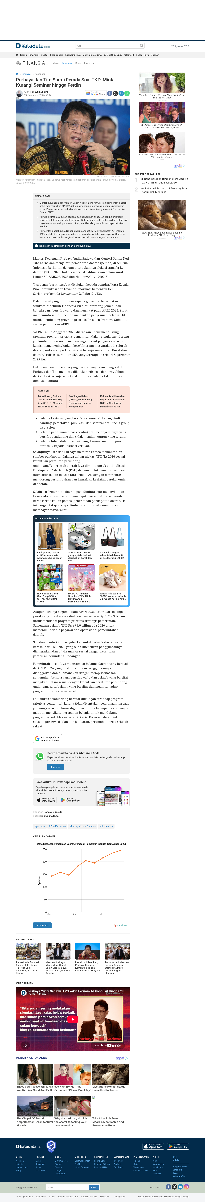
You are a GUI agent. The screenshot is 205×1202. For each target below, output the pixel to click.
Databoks (177, 1170)
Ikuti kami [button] (55, 767)
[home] (17, 55)
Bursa (78, 63)
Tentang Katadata (24, 1196)
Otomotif (129, 55)
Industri (19, 1164)
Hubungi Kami (119, 1196)
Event (175, 1173)
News (156, 1161)
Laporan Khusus (140, 1170)
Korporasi (89, 63)
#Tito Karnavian (57, 826)
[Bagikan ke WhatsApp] (127, 93)
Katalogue (158, 1167)
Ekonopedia (56, 55)
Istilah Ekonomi (82, 1167)
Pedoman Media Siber (67, 1196)
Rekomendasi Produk (46, 518)
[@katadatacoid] (186, 1186)
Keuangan (67, 63)
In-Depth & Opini (113, 55)
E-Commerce (61, 1161)
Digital (44, 55)
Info (146, 55)
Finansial (34, 55)
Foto (155, 1170)
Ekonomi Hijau (73, 55)
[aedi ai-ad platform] (34, 100)
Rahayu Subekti (39, 91)
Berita (23, 55)
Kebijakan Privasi (89, 1196)
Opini (135, 1164)
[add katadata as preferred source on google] (81, 738)
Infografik (118, 1161)
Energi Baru (99, 1161)
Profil (77, 1164)
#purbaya (40, 826)
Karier (52, 1196)
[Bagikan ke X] (115, 93)
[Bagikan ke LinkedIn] (121, 93)
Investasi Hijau (101, 1167)
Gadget (58, 1170)
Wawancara (138, 1167)
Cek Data (118, 1167)
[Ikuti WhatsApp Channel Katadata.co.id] (40, 756)
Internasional (22, 1167)
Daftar (94, 1187)
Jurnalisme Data (92, 55)
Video (139, 55)
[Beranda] (17, 74)
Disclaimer (105, 1196)
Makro (56, 63)
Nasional (20, 1161)
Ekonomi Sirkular (102, 1164)
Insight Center (180, 1166)
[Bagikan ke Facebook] (109, 93)
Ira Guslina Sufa (49, 816)
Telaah (136, 1161)
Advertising (41, 1196)
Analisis (117, 1164)
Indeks (176, 1160)
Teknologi (60, 1173)
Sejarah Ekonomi (82, 1161)
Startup (58, 1167)
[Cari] (141, 46)
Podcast (157, 1173)
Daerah (155, 55)
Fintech (58, 1164)
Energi (19, 1170)
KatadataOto (179, 1176)
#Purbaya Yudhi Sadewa (83, 826)
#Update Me (106, 826)
